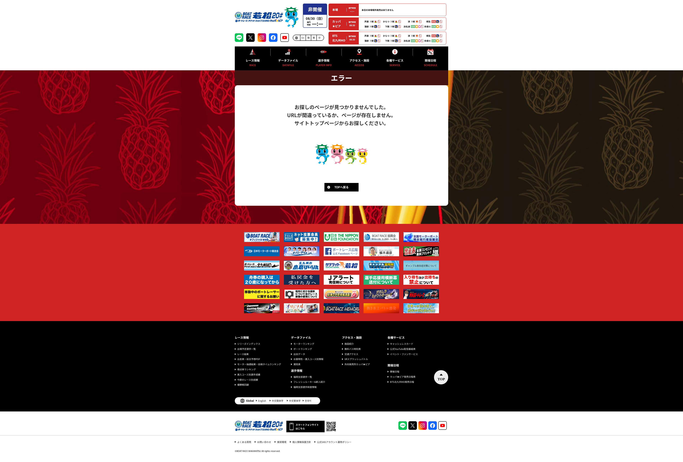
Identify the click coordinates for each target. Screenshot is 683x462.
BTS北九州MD (338, 37)
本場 (335, 9)
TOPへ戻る (341, 187)
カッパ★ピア (336, 23)
